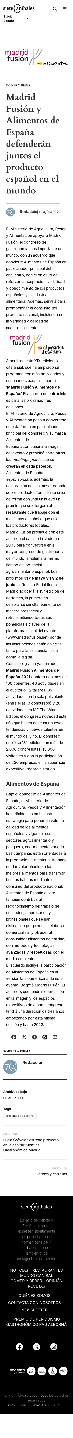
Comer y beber (18, 85)
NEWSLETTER (34, 1310)
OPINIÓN (54, 1281)
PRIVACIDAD (40, 1405)
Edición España (9, 18)
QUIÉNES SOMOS (34, 1295)
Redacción (33, 1062)
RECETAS (36, 1286)
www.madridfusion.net (27, 637)
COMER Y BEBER (26, 1281)
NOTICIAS (19, 1270)
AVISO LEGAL (18, 1405)
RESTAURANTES (47, 1270)
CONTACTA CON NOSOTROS (34, 1302)
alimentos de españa (20, 1115)
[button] (64, 8)
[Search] (55, 8)
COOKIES (58, 1405)
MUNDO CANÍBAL (36, 1275)
